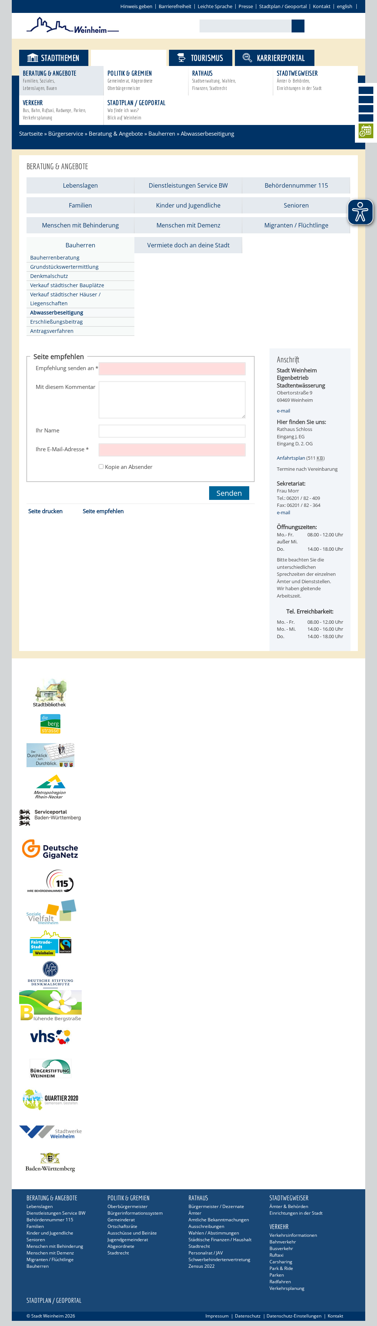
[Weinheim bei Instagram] (366, 99)
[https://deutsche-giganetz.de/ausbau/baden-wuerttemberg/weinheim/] (188, 849)
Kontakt (322, 6)
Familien (80, 205)
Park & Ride (281, 1268)
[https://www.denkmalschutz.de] (188, 974)
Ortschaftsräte (122, 1226)
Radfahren (280, 1281)
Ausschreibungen (206, 1226)
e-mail (283, 410)
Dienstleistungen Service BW (188, 185)
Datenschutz (248, 1316)
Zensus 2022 (201, 1266)
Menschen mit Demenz (188, 225)
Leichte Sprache (215, 6)
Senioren (296, 205)
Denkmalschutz (49, 275)
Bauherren (161, 133)
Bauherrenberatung (55, 257)
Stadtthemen (60, 57)
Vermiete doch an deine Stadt (188, 245)
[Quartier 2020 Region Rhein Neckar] (188, 1100)
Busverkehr (281, 1248)
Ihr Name (47, 430)
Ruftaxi (276, 1255)
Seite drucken (45, 511)
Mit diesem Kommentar (65, 386)
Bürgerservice (135, 57)
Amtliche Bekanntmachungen (218, 1220)
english (344, 6)
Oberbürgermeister (128, 1206)
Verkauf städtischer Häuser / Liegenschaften (65, 299)
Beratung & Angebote (50, 80)
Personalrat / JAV (205, 1253)
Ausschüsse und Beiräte (132, 1233)
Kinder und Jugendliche (188, 205)
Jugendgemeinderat (128, 1239)
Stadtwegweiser (299, 80)
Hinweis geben (136, 6)
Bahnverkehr (282, 1242)
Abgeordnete (121, 1246)
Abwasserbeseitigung (207, 133)
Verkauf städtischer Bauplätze (67, 285)
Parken (276, 1275)
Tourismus (207, 57)
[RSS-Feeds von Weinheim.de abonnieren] (366, 118)
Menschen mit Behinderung (80, 225)
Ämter (194, 1213)
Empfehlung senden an (67, 368)
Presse (246, 6)
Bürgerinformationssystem (135, 1213)
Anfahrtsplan (291, 458)
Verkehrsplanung (286, 1288)
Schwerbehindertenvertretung (219, 1259)
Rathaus (214, 80)
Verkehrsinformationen (293, 1235)
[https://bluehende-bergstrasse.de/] (188, 1006)
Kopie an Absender (128, 466)
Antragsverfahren (52, 330)
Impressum (217, 1316)
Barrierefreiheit (175, 6)
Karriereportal (281, 57)
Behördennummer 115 (296, 185)
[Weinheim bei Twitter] (366, 108)
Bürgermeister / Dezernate (216, 1206)
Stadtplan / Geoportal (283, 6)
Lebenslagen (80, 185)
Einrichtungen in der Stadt (296, 1213)
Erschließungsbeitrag (56, 321)
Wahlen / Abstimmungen (213, 1233)
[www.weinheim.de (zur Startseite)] (73, 31)
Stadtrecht (118, 1253)
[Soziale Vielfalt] (188, 911)
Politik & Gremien (130, 80)
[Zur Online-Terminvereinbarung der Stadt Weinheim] (366, 132)
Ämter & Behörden (288, 1206)
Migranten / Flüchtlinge (296, 225)
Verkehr (54, 110)
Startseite (31, 133)
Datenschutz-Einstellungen (294, 1316)
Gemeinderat (121, 1220)
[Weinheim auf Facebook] (366, 90)
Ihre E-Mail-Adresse (62, 449)
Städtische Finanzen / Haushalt (219, 1239)
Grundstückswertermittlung (64, 266)
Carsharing (280, 1262)
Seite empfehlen (103, 511)
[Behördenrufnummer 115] (188, 880)
